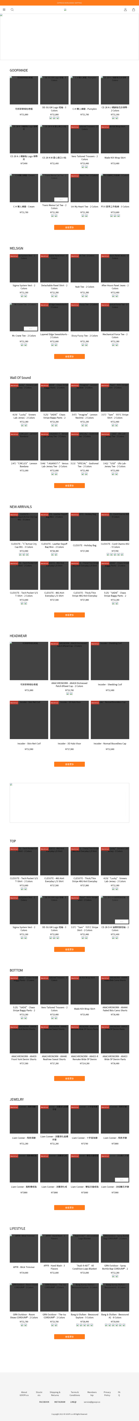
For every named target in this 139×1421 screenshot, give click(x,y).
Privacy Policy (107, 1393)
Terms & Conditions (75, 1393)
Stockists (39, 1393)
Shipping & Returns (55, 1393)
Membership (92, 1393)
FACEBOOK (44, 1402)
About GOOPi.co (24, 1393)
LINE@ (73, 1402)
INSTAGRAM (59, 1402)
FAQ (119, 1393)
